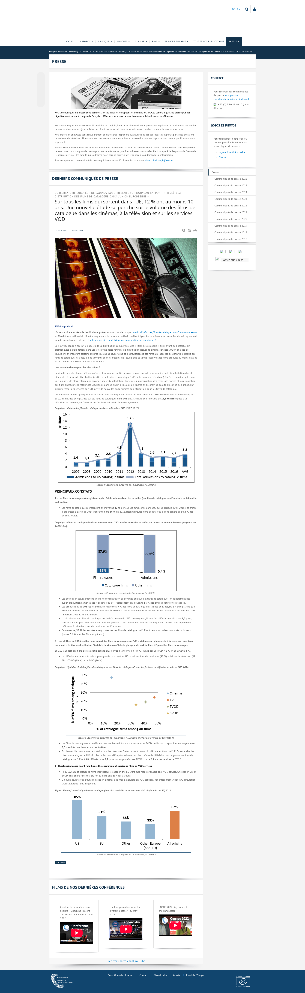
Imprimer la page (195, 231)
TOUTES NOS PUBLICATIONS (208, 41)
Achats (176, 975)
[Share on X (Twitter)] (40, 83)
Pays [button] (154, 41)
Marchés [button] (122, 41)
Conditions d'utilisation (120, 975)
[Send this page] (40, 103)
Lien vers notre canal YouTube (126, 961)
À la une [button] (140, 41)
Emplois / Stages (195, 975)
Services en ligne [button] (175, 41)
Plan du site (160, 975)
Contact (143, 975)
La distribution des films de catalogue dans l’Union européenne (165, 332)
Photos (222, 157)
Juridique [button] (103, 41)
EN (238, 9)
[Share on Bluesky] (40, 76)
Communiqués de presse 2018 (230, 232)
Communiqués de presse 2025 (230, 185)
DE (234, 9)
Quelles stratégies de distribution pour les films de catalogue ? (122, 340)
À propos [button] (85, 41)
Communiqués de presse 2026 (230, 178)
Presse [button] (233, 41)
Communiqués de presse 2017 (230, 239)
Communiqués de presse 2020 (230, 219)
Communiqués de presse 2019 (230, 225)
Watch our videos (233, 259)
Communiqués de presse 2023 (230, 198)
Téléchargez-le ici (64, 326)
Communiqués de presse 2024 (230, 192)
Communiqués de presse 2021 (230, 212)
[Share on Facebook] (40, 89)
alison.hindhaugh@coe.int (159, 160)
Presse (215, 172)
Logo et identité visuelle (232, 152)
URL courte (60, 862)
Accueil (70, 41)
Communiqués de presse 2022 (230, 205)
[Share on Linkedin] (40, 96)
